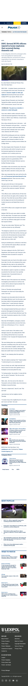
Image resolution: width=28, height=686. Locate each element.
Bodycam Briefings (5, 555)
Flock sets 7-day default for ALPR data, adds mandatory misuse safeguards (15, 526)
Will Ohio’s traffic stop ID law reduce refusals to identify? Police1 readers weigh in (15, 532)
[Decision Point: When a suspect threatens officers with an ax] (23, 557)
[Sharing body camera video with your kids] (23, 576)
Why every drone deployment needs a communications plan (13, 545)
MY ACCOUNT (17, 23)
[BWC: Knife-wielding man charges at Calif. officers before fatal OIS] (23, 593)
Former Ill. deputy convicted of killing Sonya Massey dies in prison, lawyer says (17, 412)
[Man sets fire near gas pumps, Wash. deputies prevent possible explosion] (4, 441)
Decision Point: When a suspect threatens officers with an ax (9, 557)
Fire (10, 438)
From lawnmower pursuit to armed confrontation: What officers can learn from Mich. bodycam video (9, 567)
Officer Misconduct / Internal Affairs (17, 428)
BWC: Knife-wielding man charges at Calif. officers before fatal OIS (9, 595)
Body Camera (6, 469)
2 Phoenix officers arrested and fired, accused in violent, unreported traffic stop (17, 431)
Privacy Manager (5, 670)
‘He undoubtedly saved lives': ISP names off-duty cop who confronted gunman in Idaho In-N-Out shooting (15, 539)
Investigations (12, 418)
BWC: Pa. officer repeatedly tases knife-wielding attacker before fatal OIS (14, 521)
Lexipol (11, 676)
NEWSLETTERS (10, 23)
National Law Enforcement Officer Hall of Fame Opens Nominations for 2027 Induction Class (17, 461)
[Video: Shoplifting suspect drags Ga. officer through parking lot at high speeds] (23, 584)
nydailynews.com (6, 449)
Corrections (12, 408)
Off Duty (3, 574)
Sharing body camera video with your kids (9, 576)
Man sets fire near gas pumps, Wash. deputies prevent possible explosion (17, 441)
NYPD (18, 469)
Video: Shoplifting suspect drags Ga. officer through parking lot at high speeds (10, 585)
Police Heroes (12, 458)
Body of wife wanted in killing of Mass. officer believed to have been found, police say (17, 421)
